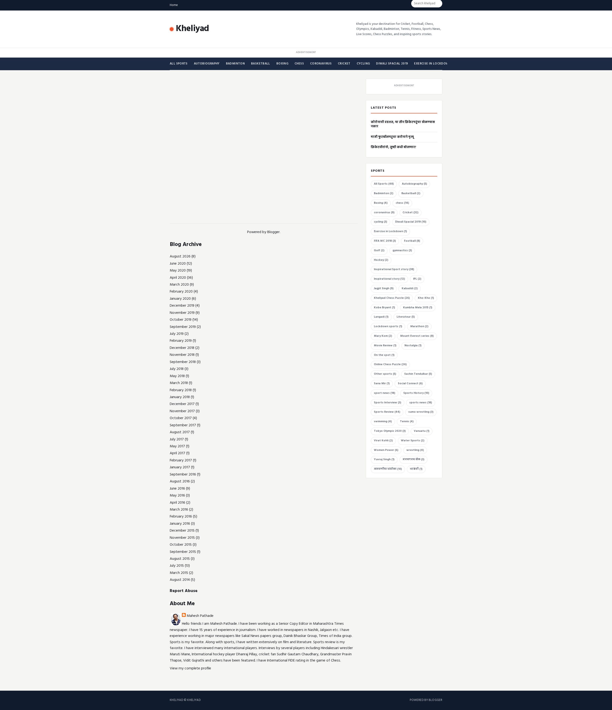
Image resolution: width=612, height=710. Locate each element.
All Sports (179, 63)
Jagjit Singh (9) (383, 288)
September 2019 (183, 327)
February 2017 (181, 460)
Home (174, 5)
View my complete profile (190, 668)
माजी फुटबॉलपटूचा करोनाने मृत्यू (392, 136)
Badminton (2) (383, 193)
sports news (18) (420, 402)
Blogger (273, 232)
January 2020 (180, 299)
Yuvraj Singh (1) (384, 459)
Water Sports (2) (412, 440)
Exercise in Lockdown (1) (390, 231)
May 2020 (178, 270)
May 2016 (177, 495)
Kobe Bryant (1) (384, 307)
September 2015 (183, 552)
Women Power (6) (386, 450)
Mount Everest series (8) (417, 336)
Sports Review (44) (387, 412)
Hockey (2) (381, 260)
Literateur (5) (406, 317)
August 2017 (180, 432)
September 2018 (183, 362)
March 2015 (179, 573)
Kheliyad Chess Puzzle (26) (392, 298)
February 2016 (181, 516)
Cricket (344, 63)
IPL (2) (417, 279)
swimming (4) (383, 421)
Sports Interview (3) (387, 402)
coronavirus (321, 63)
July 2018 (177, 369)
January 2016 (180, 524)
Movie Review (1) (385, 345)
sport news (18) (384, 393)
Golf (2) (379, 250)
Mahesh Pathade (200, 616)
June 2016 (177, 488)
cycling (363, 63)
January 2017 (180, 467)
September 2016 (183, 474)
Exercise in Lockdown (432, 63)
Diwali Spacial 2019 (392, 63)
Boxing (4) (381, 203)
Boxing (282, 63)
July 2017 (177, 439)
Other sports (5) (385, 374)
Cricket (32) (410, 212)
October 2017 (181, 418)
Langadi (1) (381, 317)
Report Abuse (183, 590)
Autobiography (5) (414, 184)
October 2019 (180, 320)
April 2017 (177, 453)
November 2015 (182, 538)
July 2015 (177, 566)
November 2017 (182, 411)
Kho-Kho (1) (426, 298)
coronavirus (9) (384, 212)
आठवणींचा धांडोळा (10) (388, 469)
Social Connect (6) (410, 383)
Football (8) (412, 241)
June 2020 (178, 264)
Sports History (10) (416, 393)
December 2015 (182, 531)
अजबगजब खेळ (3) (413, 459)
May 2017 (177, 446)
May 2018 (177, 376)
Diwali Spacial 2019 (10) (410, 221)
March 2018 (179, 383)
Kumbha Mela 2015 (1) (417, 307)
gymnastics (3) (402, 250)
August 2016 (180, 481)
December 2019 (182, 306)
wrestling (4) (415, 450)
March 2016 (179, 509)
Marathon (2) (419, 326)
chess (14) (402, 203)
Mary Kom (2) (383, 336)
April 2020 (178, 278)
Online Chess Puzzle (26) (390, 364)
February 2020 (181, 291)
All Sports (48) (384, 184)
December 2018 (182, 348)
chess (299, 63)
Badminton (235, 63)
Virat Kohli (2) (383, 440)
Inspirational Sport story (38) (394, 269)
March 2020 (179, 285)
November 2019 (182, 313)
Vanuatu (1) (421, 431)
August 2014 (180, 580)
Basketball (260, 63)
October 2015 (181, 545)
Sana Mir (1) (382, 383)
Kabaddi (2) (410, 288)
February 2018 (181, 390)
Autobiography (207, 63)
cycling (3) (380, 221)
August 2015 (180, 559)
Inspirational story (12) (389, 279)
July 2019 (177, 334)
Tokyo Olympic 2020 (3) (390, 431)
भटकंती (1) (416, 469)
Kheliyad (192, 29)
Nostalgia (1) (412, 345)
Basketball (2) (410, 193)
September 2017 (183, 425)
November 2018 (182, 355)
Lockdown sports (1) (388, 326)
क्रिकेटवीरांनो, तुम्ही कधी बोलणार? (393, 147)
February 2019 (181, 341)
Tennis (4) (407, 421)
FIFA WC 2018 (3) (385, 241)
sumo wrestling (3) (420, 412)
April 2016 (177, 503)
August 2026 (180, 256)
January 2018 (180, 397)
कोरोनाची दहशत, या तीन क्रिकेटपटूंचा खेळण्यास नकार (403, 124)
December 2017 (182, 404)
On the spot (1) (384, 355)
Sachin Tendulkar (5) (418, 374)
